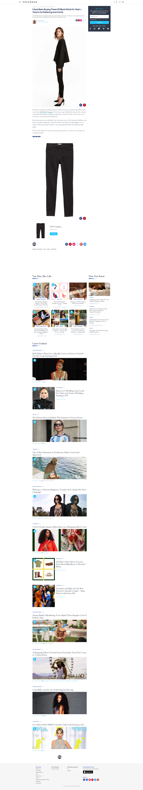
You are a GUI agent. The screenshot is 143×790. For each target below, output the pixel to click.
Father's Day (59, 558)
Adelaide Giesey (61, 399)
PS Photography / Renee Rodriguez (71, 680)
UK (67, 768)
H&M (44, 249)
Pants (48, 249)
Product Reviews (37, 249)
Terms (37, 774)
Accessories (36, 523)
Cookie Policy (38, 783)
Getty (45, 381)
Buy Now (53, 233)
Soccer (34, 414)
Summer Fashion (37, 649)
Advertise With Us (39, 772)
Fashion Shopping (37, 350)
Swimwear (35, 449)
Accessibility (38, 770)
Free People (45, 552)
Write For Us (38, 768)
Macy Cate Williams (43, 21)
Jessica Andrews (38, 381)
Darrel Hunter (59, 680)
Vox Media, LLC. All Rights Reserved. (73, 786)
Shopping (53, 249)
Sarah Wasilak (37, 680)
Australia (69, 770)
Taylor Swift (59, 387)
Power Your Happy (55, 768)
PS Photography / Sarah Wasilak (49, 680)
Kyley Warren (37, 552)
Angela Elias (37, 480)
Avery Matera (37, 750)
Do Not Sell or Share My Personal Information (42, 780)
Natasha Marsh (37, 443)
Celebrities (59, 585)
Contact (37, 777)
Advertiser (37, 518)
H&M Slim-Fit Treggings (46, 112)
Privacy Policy (38, 776)
